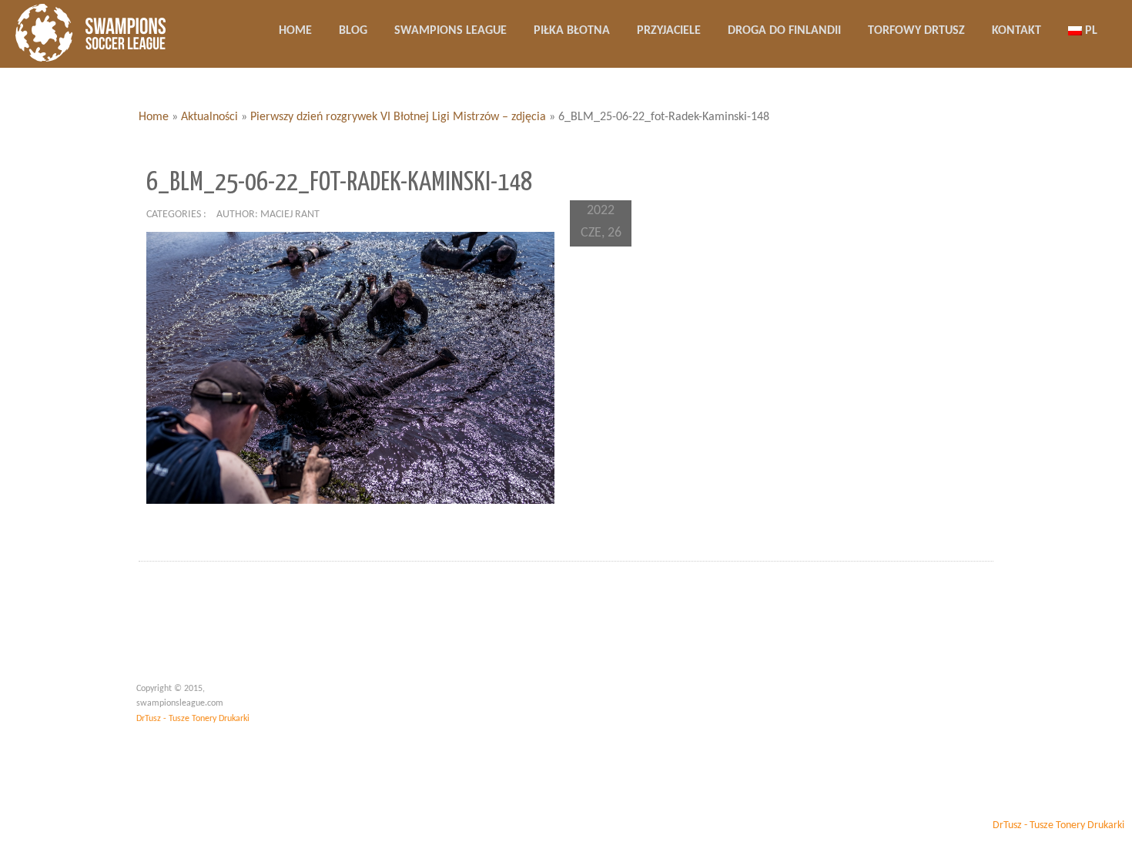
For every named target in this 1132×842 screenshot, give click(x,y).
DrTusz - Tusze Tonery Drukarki (193, 718)
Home (154, 117)
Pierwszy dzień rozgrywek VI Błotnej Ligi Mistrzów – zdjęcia (398, 117)
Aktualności (209, 117)
